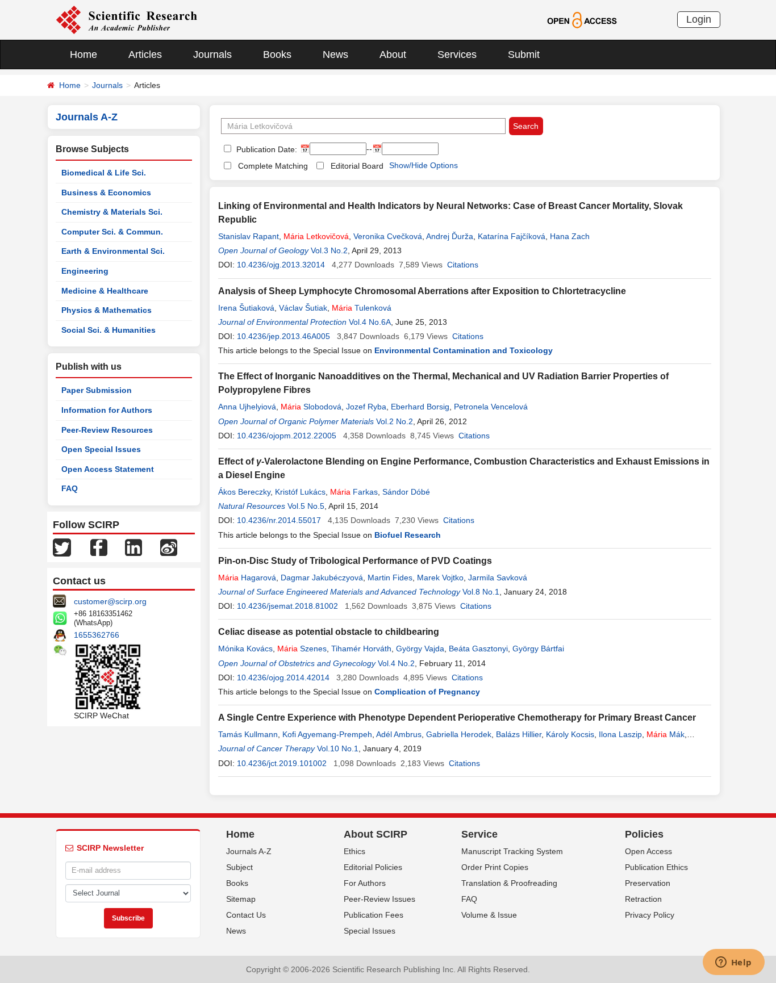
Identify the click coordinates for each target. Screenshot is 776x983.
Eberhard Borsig (420, 406)
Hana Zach (570, 236)
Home (83, 54)
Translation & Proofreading (509, 883)
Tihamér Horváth (361, 648)
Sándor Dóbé (406, 491)
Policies (644, 834)
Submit (524, 54)
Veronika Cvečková (387, 236)
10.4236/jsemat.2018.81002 (287, 605)
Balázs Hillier (518, 734)
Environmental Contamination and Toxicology (463, 350)
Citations (462, 264)
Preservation (647, 883)
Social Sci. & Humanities (108, 329)
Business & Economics (106, 192)
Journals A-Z (249, 851)
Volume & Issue (489, 914)
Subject (239, 867)
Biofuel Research (407, 534)
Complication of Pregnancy (427, 691)
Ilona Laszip (620, 734)
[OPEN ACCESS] (582, 19)
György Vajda (420, 648)
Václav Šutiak (303, 307)
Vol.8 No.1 (480, 591)
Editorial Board (357, 165)
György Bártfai (538, 648)
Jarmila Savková (497, 577)
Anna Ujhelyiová (247, 406)
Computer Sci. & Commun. (112, 231)
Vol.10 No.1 (337, 748)
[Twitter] (62, 546)
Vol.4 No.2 (396, 663)
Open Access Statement (107, 469)
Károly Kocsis (570, 734)
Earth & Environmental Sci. (113, 251)
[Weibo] (168, 546)
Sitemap (241, 898)
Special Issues (369, 930)
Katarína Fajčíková (511, 236)
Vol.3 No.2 (329, 250)
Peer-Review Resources (107, 429)
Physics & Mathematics (106, 310)
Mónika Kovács (245, 648)
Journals (212, 54)
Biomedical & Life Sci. (103, 172)
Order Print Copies (494, 867)
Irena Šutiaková (246, 307)
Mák (665, 734)
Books (277, 54)
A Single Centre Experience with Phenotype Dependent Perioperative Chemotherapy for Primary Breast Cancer (457, 717)
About (392, 54)
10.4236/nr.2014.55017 (279, 520)
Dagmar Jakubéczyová (322, 577)
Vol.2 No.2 (394, 421)
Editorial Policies (373, 867)
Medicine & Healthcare (104, 290)
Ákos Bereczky (244, 491)
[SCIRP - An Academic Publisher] (126, 19)
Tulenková (361, 307)
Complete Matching (273, 165)
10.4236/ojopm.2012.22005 (286, 435)
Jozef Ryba (366, 406)
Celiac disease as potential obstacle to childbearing (328, 632)
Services (457, 54)
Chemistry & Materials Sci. (111, 211)
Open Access (648, 851)
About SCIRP (375, 834)
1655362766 (96, 634)
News (335, 54)
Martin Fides (390, 577)
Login (698, 19)
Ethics (354, 851)
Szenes (302, 648)
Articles (145, 54)
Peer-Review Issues (379, 898)
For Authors (365, 883)
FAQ (69, 488)
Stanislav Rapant (248, 236)
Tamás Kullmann (248, 734)
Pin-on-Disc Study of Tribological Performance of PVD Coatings (355, 561)
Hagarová (247, 577)
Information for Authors (106, 410)
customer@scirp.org (110, 601)
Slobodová (311, 406)
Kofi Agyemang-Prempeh (327, 734)
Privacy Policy (649, 914)
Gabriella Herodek (458, 734)
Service (479, 834)
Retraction (643, 898)
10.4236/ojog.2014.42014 (283, 677)
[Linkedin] (133, 546)
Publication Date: (265, 149)
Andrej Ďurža (449, 236)
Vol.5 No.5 (305, 506)
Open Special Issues (101, 449)
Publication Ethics (656, 867)
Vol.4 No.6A (370, 322)
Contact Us (246, 914)
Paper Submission (96, 390)
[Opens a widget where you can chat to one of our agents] (733, 963)
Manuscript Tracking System (512, 851)
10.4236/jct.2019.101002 (282, 763)
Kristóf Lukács (300, 491)
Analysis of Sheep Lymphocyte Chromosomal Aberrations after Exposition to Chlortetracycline (422, 291)
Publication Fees (373, 914)
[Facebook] (98, 546)
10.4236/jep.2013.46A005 (283, 336)
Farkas (354, 491)
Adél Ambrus (399, 734)
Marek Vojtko (440, 577)
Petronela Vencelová (491, 406)
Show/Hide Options (423, 165)
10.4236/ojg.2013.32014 (281, 264)
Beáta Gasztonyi (478, 648)
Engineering (85, 270)
